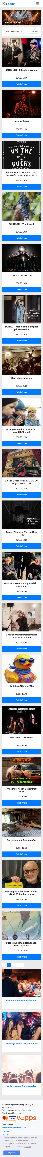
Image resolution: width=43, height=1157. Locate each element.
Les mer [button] (27, 1147)
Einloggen (6, 1131)
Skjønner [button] (11, 1153)
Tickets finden (21, 84)
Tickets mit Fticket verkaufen (14, 1128)
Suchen (34, 31)
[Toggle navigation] (37, 3)
